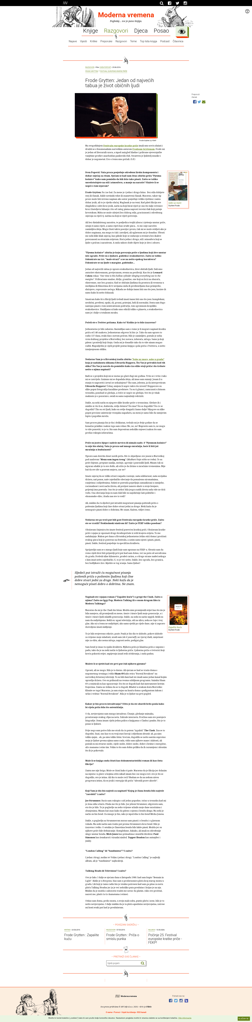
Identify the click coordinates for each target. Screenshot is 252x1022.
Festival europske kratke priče (113, 71)
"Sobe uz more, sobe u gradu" (148, 359)
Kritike (93, 41)
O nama (109, 1012)
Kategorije (182, 31)
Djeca (141, 30)
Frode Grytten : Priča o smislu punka (122, 937)
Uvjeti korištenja (129, 1012)
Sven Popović (105, 67)
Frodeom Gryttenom (143, 149)
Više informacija (184, 1018)
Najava (151, 930)
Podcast (165, 41)
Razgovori (116, 30)
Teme (133, 41)
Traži (142, 963)
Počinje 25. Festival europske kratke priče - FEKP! (165, 938)
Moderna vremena (126, 15)
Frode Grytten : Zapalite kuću (81, 937)
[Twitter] (177, 3)
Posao (161, 30)
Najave (73, 41)
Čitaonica (178, 41)
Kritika (67, 930)
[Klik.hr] (186, 1001)
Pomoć (117, 1012)
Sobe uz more (174, 204)
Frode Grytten (91, 71)
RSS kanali (141, 1012)
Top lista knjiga (148, 41)
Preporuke (106, 41)
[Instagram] (185, 3)
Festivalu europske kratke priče (120, 145)
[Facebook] (169, 3)
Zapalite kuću (175, 628)
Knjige (90, 30)
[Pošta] (203, 101)
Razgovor (89, 67)
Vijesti (83, 41)
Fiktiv (149, 1006)
